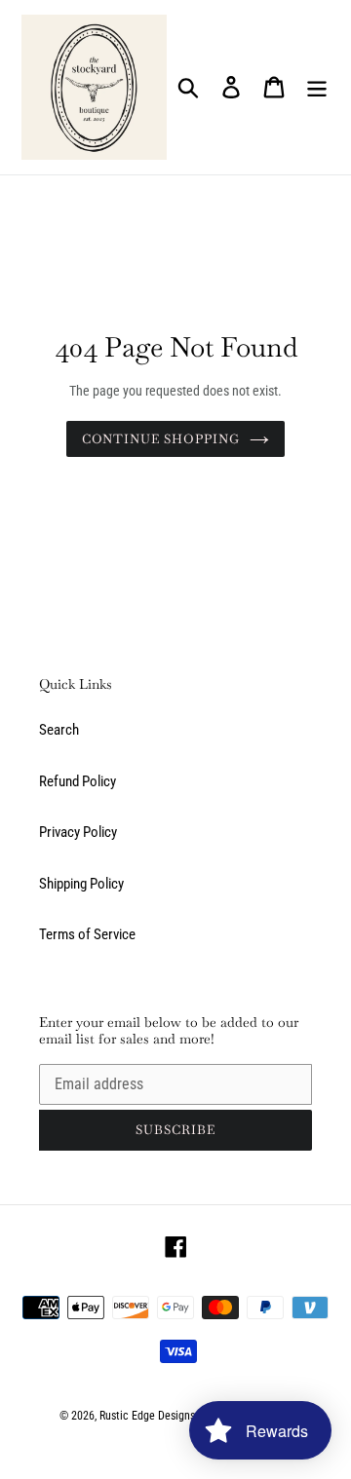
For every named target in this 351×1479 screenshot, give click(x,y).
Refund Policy (77, 781)
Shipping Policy (81, 883)
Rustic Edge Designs (147, 1415)
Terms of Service (87, 934)
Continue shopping (161, 439)
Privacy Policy (78, 832)
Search (59, 730)
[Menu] (316, 87)
